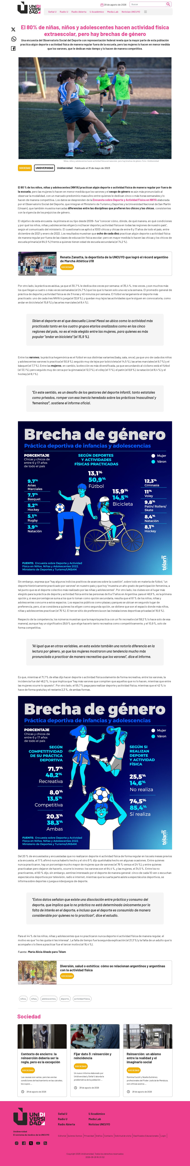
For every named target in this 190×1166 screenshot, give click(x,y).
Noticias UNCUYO (131, 11)
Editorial (62, 1135)
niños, (23, 998)
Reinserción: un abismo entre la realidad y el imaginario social (144, 1058)
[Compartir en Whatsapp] (14, 39)
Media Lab (112, 11)
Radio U (64, 11)
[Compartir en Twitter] (14, 29)
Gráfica (99, 1135)
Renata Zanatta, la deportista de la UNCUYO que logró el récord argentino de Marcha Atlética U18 (114, 259)
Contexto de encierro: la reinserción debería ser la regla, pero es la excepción (40, 1058)
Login (163, 1135)
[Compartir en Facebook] (14, 48)
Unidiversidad (44, 167)
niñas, (34, 998)
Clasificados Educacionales (146, 1135)
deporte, (65, 998)
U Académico (97, 11)
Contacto (108, 1135)
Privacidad (89, 1135)
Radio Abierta (78, 11)
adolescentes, (49, 998)
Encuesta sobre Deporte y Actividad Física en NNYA (125, 199)
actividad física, (82, 998)
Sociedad (25, 167)
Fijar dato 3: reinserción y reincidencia (92, 1056)
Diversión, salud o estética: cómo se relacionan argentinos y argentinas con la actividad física (112, 968)
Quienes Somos (75, 1135)
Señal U (52, 11)
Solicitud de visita (123, 1135)
